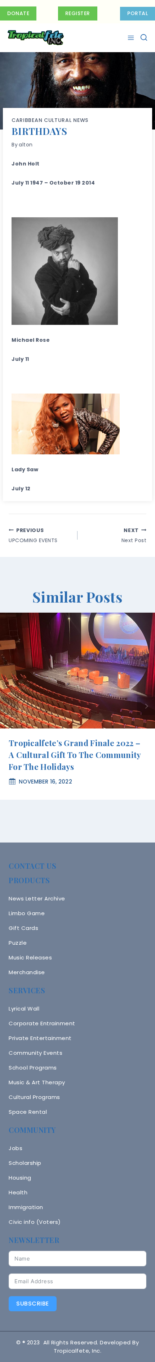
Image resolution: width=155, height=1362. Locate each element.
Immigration (26, 1207)
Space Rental (28, 1112)
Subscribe (32, 1303)
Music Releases (30, 957)
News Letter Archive (37, 898)
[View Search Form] (144, 38)
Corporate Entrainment (42, 1023)
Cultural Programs (34, 1097)
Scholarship (25, 1163)
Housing (20, 1177)
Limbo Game (27, 913)
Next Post (133, 535)
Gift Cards (23, 928)
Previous (9, 706)
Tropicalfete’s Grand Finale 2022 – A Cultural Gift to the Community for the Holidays (75, 754)
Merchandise (27, 972)
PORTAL (137, 13)
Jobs (15, 1148)
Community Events (35, 1053)
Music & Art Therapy (37, 1082)
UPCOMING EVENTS (33, 535)
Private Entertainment (40, 1038)
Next (146, 706)
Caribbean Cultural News (50, 120)
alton (26, 144)
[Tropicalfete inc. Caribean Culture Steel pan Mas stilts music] (35, 38)
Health (18, 1192)
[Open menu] (131, 37)
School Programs (33, 1067)
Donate (18, 13)
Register (77, 13)
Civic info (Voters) (35, 1222)
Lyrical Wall (24, 1008)
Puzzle (18, 942)
